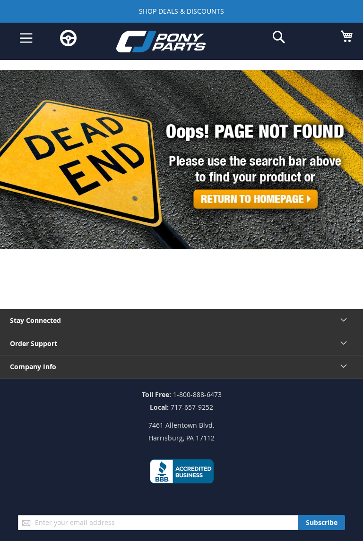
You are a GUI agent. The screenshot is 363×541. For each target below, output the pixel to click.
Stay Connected (35, 320)
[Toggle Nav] (26, 38)
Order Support (33, 343)
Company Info (33, 366)
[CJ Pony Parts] (174, 43)
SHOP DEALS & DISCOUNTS (181, 11)
